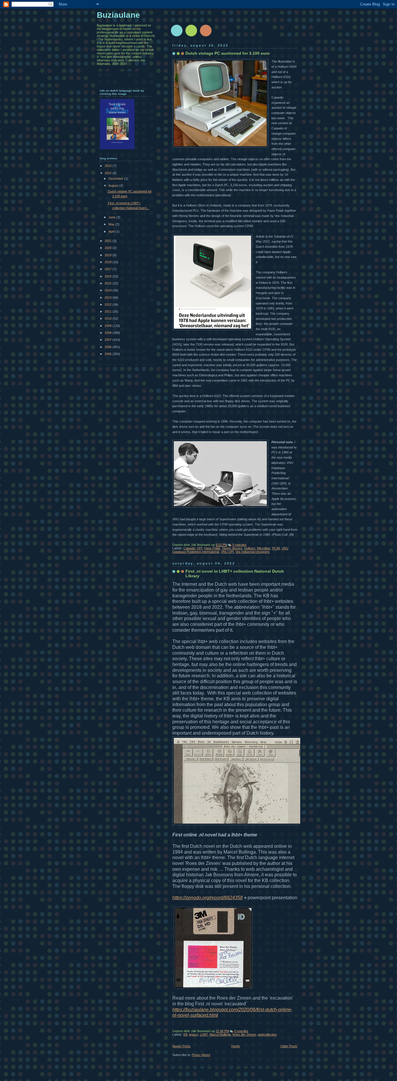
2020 (108, 248)
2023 (108, 166)
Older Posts (288, 1046)
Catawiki (189, 548)
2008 (108, 332)
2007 (108, 339)
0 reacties (239, 544)
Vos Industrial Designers (252, 551)
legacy (193, 1034)
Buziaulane (118, 14)
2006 (108, 347)
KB (185, 1034)
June (112, 217)
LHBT (204, 1034)
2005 (108, 354)
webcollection (267, 1034)
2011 (108, 311)
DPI (199, 548)
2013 (108, 297)
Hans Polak (212, 548)
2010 (108, 318)
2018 (108, 262)
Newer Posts (181, 1046)
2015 (108, 283)
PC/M (276, 548)
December (116, 178)
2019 (108, 255)
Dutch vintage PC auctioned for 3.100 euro (227, 53)
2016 (108, 276)
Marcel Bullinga (220, 1034)
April (111, 231)
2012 (108, 304)
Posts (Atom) (201, 1055)
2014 (108, 290)
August (113, 185)
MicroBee (263, 548)
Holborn (249, 548)
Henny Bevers (232, 548)
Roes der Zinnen (244, 1034)
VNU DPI (227, 551)
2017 (108, 269)
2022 (108, 173)
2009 (108, 325)
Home (235, 1046)
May (111, 224)
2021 (108, 241)
